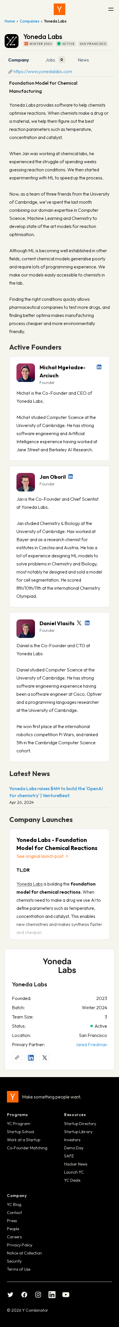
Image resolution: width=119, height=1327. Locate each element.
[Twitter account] (79, 622)
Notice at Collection (24, 1253)
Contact (14, 1212)
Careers (14, 1236)
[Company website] (17, 1058)
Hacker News (75, 1164)
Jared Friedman (91, 1044)
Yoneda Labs (29, 884)
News (83, 60)
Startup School (20, 1131)
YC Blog (14, 1204)
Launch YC (74, 1172)
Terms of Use (18, 1269)
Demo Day (73, 1147)
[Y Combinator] (59, 9)
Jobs (50, 60)
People (13, 1228)
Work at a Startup (23, 1139)
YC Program (18, 1123)
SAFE (69, 1156)
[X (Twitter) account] (45, 1058)
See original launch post (40, 856)
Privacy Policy (19, 1245)
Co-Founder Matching (27, 1147)
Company (18, 60)
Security (14, 1261)
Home (10, 21)
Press (12, 1220)
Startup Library (78, 1131)
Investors (72, 1139)
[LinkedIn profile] (99, 366)
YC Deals (72, 1180)
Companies (29, 21)
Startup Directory (80, 1123)
